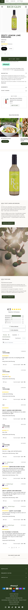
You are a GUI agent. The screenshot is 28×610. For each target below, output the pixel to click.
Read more (3, 82)
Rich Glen (13, 594)
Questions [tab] (14, 335)
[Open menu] (3, 6)
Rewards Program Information (14, 598)
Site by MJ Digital (14, 604)
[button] (22, 364)
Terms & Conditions (14, 602)
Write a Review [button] (14, 326)
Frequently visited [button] (6, 573)
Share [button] (5, 364)
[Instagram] (5, 607)
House (7, 1)
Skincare (13, 1)
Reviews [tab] (5, 335)
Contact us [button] (4, 577)
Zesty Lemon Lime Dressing (8, 361)
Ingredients (4, 87)
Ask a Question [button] (14, 330)
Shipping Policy (14, 596)
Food (2, 1)
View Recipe (5, 141)
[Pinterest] (15, 607)
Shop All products (8, 223)
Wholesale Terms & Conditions (10, 600)
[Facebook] (9, 607)
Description (4, 73)
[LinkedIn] (22, 607)
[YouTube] (19, 607)
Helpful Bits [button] (4, 568)
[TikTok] (12, 607)
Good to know (5, 90)
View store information (19, 69)
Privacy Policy (22, 600)
